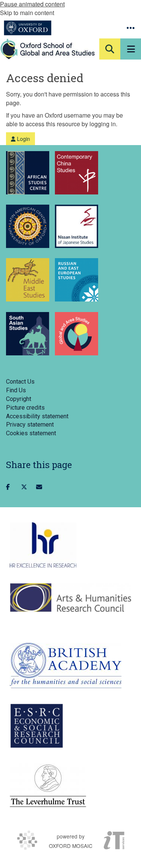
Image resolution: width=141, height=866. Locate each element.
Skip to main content (27, 12)
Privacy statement (30, 424)
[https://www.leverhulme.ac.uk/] (48, 786)
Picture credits (25, 407)
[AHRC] (70, 597)
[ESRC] (37, 725)
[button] (130, 27)
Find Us (16, 390)
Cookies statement (31, 433)
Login (22, 138)
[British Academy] (65, 665)
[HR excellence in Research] (43, 545)
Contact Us (20, 381)
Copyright (18, 398)
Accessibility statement (37, 416)
